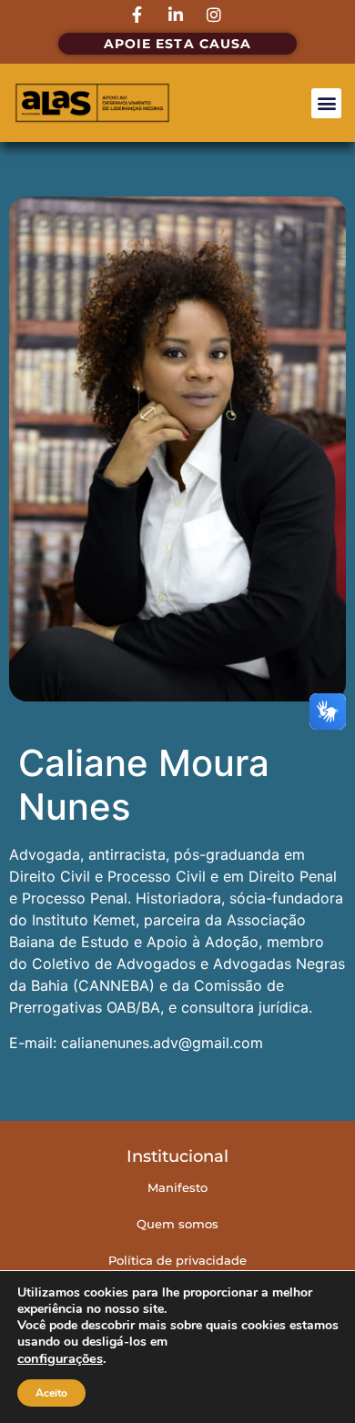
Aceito (51, 1393)
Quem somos (177, 1223)
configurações (60, 1358)
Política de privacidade (177, 1260)
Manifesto (177, 1187)
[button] (326, 103)
